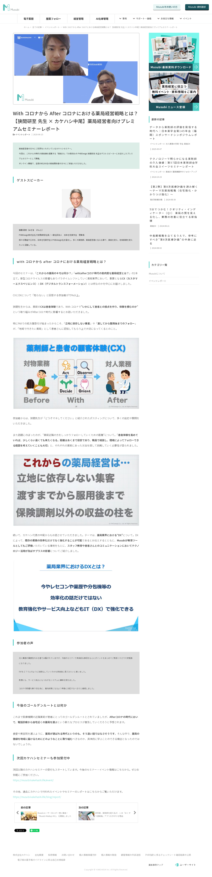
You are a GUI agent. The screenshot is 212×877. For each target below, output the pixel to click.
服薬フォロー (53, 18)
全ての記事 (37, 27)
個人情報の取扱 (108, 854)
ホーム (26, 27)
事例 (124, 18)
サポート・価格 (143, 18)
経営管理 (78, 18)
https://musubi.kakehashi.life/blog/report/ (37, 797)
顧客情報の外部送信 (131, 854)
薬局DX (187, 143)
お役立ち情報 (167, 18)
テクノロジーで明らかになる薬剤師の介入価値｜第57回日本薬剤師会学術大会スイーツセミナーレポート (174, 162)
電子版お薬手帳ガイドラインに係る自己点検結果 (41, 859)
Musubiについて (157, 273)
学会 (181, 143)
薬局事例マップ (156, 864)
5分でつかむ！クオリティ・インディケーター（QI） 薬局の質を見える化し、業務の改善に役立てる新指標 (173, 215)
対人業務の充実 (172, 143)
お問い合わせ (67, 854)
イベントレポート (52, 27)
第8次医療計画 (156, 199)
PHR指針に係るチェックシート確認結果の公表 (168, 854)
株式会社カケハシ (21, 854)
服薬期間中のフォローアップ (185, 171)
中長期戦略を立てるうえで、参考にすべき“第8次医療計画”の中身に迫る (173, 239)
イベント (187, 18)
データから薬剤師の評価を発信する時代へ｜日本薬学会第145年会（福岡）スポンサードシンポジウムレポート (173, 133)
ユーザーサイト (188, 864)
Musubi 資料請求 (197, 7)
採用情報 (52, 854)
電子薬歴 (29, 18)
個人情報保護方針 (88, 854)
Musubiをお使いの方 (166, 7)
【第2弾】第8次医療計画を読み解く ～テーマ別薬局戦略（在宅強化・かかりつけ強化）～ (174, 190)
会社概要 (39, 854)
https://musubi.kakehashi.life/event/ (33, 780)
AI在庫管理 (102, 18)
